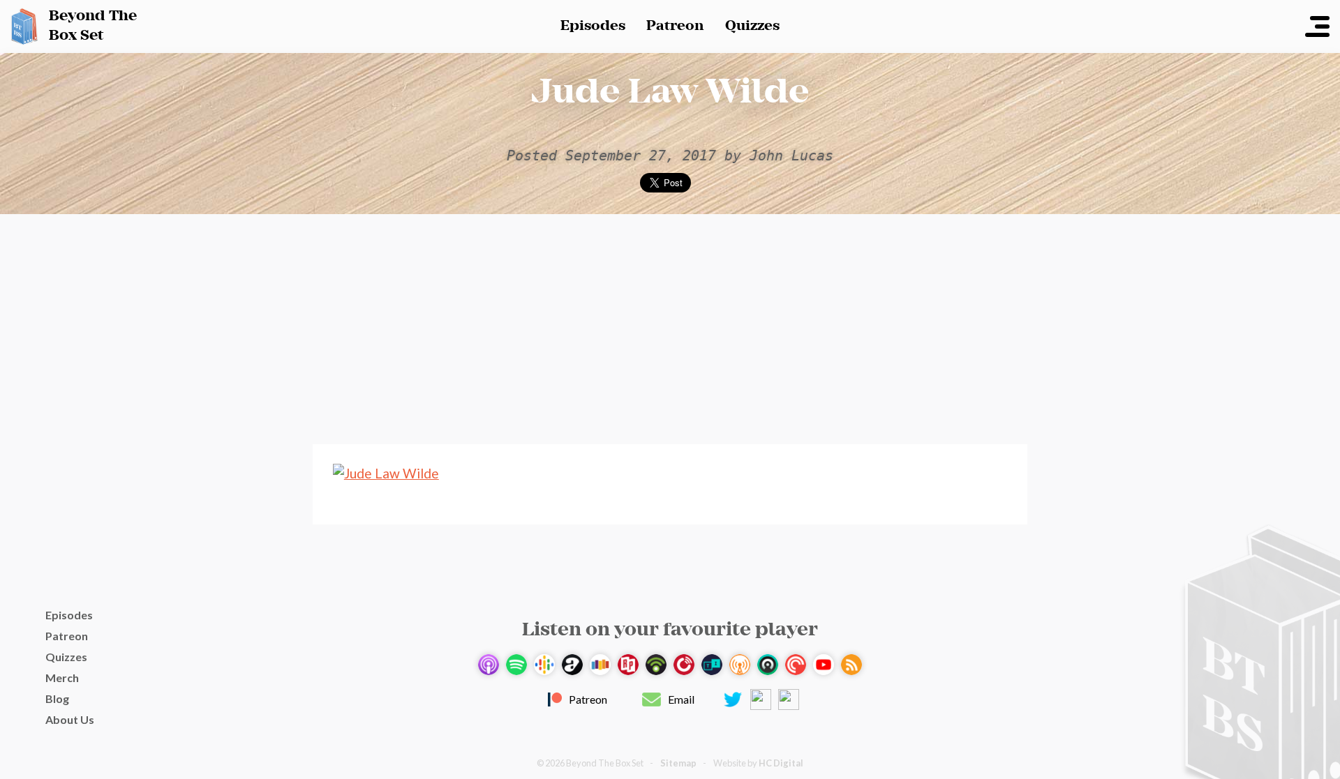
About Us (69, 719)
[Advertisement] (670, 329)
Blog (57, 698)
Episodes (592, 26)
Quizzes (752, 26)
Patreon (675, 26)
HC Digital (781, 763)
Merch (62, 677)
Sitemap (678, 763)
